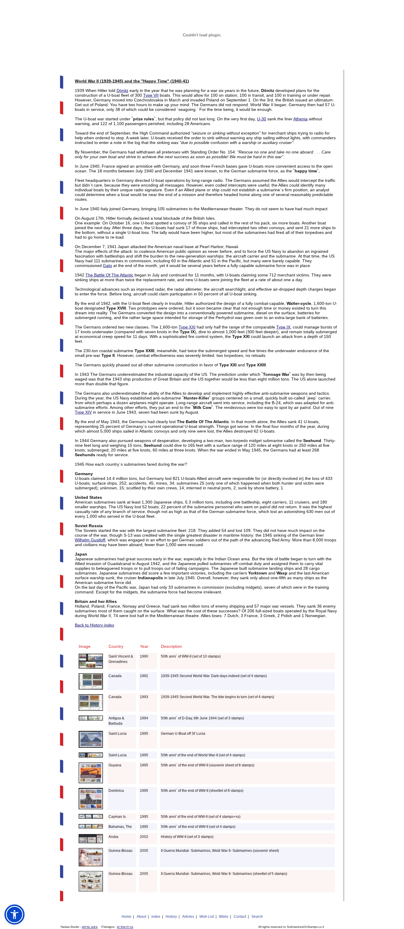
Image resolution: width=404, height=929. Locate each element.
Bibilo (223, 917)
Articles (188, 917)
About (141, 917)
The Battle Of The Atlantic (109, 275)
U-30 (261, 118)
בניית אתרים (125, 926)
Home (126, 917)
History (171, 917)
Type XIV (83, 412)
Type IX (283, 327)
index (155, 917)
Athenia (300, 118)
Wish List (206, 917)
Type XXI (187, 327)
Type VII (151, 95)
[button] (14, 914)
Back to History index (94, 625)
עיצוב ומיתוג (90, 926)
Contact (240, 917)
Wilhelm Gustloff (90, 540)
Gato (107, 265)
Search (257, 917)
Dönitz (122, 90)
